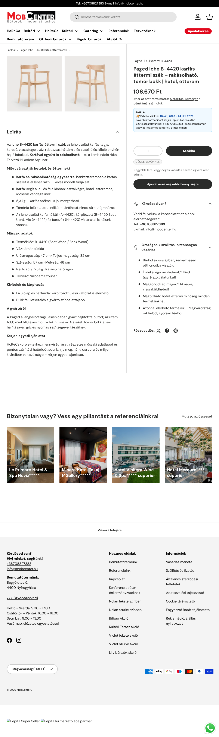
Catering (90, 31)
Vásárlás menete (179, 562)
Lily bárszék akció (122, 652)
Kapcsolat (117, 579)
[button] (209, 17)
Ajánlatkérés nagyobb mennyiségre (172, 184)
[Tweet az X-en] (158, 330)
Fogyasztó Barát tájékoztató (188, 610)
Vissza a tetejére (109, 530)
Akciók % (114, 39)
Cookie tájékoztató (180, 601)
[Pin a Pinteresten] (175, 330)
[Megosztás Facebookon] (167, 330)
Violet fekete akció (123, 635)
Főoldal (11, 50)
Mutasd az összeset (197, 416)
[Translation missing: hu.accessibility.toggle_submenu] (38, 31)
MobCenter (24, 690)
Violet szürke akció (123, 644)
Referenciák (118, 31)
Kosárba (189, 151)
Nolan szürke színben (125, 610)
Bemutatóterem (20, 39)
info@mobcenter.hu (129, 3)
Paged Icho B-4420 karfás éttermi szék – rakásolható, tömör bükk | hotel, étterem (45, 50)
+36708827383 (93, 3)
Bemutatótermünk (123, 562)
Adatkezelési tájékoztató (185, 592)
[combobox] (123, 17)
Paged (137, 61)
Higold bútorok (89, 39)
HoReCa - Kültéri (59, 31)
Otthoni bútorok (53, 39)
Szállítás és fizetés (180, 570)
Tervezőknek (144, 31)
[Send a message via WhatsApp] (210, 728)
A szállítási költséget (184, 99)
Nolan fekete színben (125, 601)
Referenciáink (119, 570)
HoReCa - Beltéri (21, 31)
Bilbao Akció (118, 618)
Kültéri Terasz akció (124, 627)
